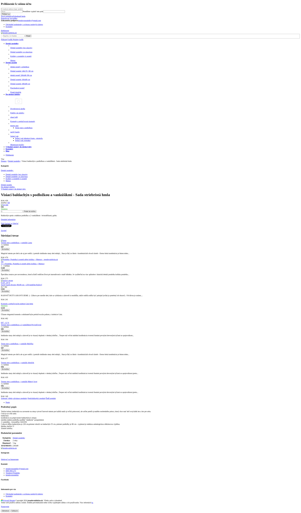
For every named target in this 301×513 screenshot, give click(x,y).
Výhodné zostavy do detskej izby (13, 189)
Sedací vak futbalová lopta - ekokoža (28, 138)
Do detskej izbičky (8, 187)
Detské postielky (7, 170)
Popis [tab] (8, 402)
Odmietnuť (5, 511)
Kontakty (9, 27)
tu (92, 503)
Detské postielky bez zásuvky (17, 174)
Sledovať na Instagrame (10, 459)
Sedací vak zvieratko (22, 140)
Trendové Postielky (13, 473)
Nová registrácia (7, 16)
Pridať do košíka (29, 211)
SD (8, 203)
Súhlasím (14, 511)
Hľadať (28, 36)
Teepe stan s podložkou (23, 128)
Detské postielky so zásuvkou (17, 177)
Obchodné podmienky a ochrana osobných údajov (24, 25)
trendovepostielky (12, 475)
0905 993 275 (11, 471)
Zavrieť (4, 231)
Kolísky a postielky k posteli (16, 179)
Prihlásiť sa (6, 14)
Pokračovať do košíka (9, 18)
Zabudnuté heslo (19, 16)
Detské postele (6, 185)
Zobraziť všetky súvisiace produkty (14, 398)
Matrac (8, 181)
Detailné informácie (8, 220)
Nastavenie (5, 507)
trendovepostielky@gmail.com (17, 469)
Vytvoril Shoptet (9, 500)
